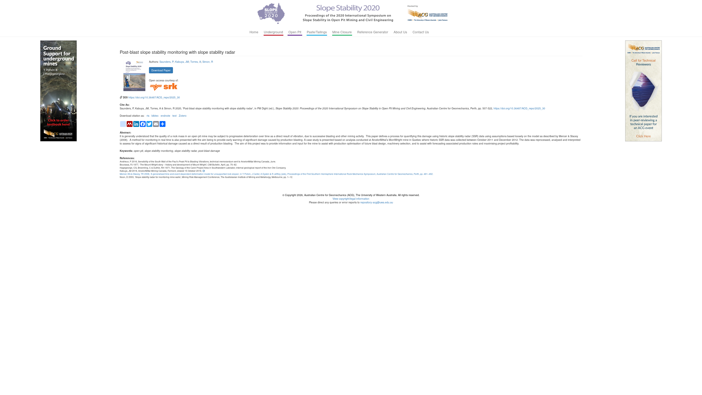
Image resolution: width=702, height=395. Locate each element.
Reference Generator (372, 32)
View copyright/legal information (351, 198)
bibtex (155, 115)
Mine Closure (342, 32)
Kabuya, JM (182, 61)
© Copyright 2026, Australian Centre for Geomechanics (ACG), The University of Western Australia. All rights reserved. (351, 195)
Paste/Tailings (317, 32)
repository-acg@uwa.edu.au (376, 202)
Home (254, 32)
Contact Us (421, 32)
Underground (273, 32)
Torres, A (195, 61)
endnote (165, 115)
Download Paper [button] (161, 70)
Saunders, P (166, 61)
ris (148, 115)
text (174, 115)
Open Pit (294, 32)
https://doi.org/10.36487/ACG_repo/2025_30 (154, 97)
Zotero (182, 115)
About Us (400, 32)
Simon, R (207, 61)
